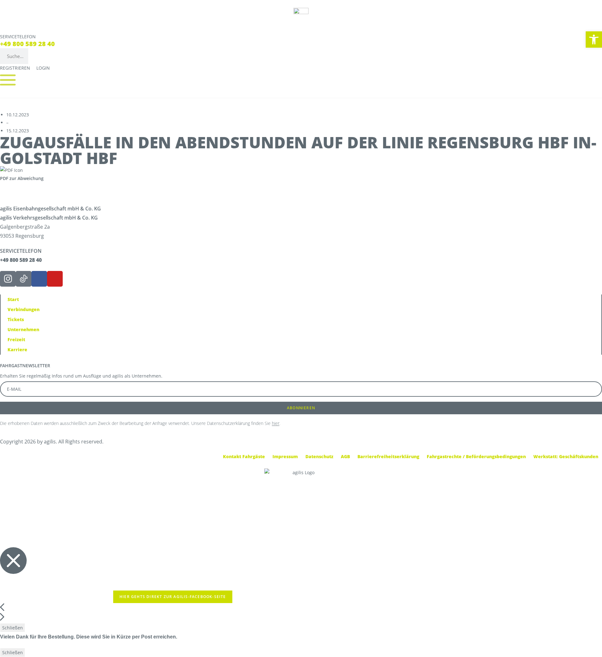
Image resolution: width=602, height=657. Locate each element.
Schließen (12, 628)
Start (13, 299)
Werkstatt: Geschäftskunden (565, 456)
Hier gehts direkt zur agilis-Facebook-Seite (172, 596)
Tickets (16, 319)
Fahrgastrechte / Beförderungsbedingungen (476, 456)
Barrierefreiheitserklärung (388, 456)
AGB (345, 456)
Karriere (17, 349)
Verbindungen (24, 309)
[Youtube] (55, 279)
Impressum (285, 456)
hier (275, 423)
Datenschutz (319, 456)
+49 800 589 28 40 (27, 44)
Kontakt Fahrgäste (244, 456)
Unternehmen (23, 329)
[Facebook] (39, 279)
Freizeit (16, 339)
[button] (594, 39)
